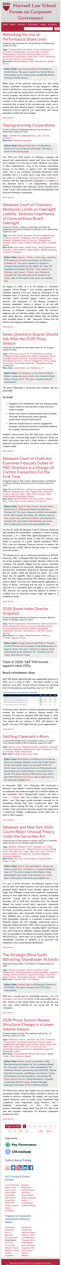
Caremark (43, 747)
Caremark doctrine (11, 238)
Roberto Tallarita (29, 1205)
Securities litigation (40, 854)
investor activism (19, 974)
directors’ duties (10, 242)
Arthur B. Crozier (12, 1248)
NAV (11, 851)
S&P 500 (41, 631)
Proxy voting (50, 361)
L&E (39, 135)
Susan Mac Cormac (17, 501)
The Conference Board (20, 1056)
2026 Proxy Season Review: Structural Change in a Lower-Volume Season (29, 1025)
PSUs (42, 56)
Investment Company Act (14, 849)
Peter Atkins (10, 1227)
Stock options (28, 59)
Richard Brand (11, 1238)
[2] (24, 319)
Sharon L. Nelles (25, 257)
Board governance (24, 972)
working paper (22, 151)
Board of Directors (40, 356)
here (6, 281)
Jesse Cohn (10, 1245)
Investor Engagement (33, 361)
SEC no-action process (36, 1047)
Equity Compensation (43, 49)
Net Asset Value (21, 851)
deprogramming (29, 135)
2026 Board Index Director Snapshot (26, 611)
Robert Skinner (44, 858)
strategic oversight (45, 977)
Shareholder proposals (24, 363)
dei (37, 1039)
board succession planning (33, 626)
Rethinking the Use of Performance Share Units (24, 37)
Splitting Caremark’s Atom (26, 736)
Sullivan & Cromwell (12, 252)
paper (44, 774)
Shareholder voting (44, 363)
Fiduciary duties (40, 242)
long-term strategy (36, 974)
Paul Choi (9, 1243)
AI (28, 354)
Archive (21, 25)
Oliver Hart (9, 1203)
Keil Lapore (41, 1054)
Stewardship (8, 365)
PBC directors (38, 494)
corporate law (14, 135)
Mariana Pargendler (22, 140)
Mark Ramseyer (28, 1190)
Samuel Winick (19, 250)
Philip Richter (27, 1243)
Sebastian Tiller (28, 1248)
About (13, 25)
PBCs (49, 494)
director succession (39, 628)
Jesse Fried (10, 1200)
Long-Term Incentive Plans (29, 54)
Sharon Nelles (33, 250)
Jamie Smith (19, 368)
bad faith (12, 235)
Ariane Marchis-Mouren (24, 1054)
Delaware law (44, 240)
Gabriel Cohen (20, 754)
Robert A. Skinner (41, 866)
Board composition (22, 356)
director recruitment (20, 628)
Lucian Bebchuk (12, 1185)
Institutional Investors (12, 361)
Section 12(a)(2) (10, 854)
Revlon (31, 496)
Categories (32, 25)
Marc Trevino (27, 1250)
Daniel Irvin (15, 518)
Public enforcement (23, 751)
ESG (42, 1039)
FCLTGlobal (33, 979)
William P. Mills (28, 1235)
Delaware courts (25, 847)
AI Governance (36, 354)
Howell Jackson (11, 1205)
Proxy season (32, 1044)
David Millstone (28, 1238)
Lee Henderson (33, 368)
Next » (50, 1131)
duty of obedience (44, 749)
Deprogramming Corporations (29, 125)
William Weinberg (49, 250)
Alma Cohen (10, 1193)
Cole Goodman (30, 858)
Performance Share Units (26, 56)
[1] (57, 301)
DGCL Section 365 (33, 492)
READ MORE (8, 118)
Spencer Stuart (18, 638)
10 (21, 1131)
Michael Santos (37, 499)
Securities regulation (12, 856)
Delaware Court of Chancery (24, 240)
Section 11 (51, 851)
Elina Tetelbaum (28, 1245)
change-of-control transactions (39, 489)
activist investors (34, 970)
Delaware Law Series (42, 521)
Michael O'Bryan (21, 499)
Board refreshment (11, 626)
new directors (29, 631)
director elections (20, 358)
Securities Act (24, 854)
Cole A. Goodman (24, 869)
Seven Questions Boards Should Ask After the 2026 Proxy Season (30, 339)
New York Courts (37, 851)
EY (42, 368)
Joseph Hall (27, 1230)
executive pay (33, 52)
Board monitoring (30, 747)
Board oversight (25, 235)
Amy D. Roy (23, 866)
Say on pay (8, 363)
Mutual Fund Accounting (38, 849)
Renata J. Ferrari (12, 1250)
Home (5, 25)
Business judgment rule (43, 235)
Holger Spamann (29, 1198)
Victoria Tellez (20, 979)
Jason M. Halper (29, 1232)
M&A (29, 494)
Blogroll (52, 25)
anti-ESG (31, 1039)
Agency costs (14, 747)
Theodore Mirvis (28, 1240)
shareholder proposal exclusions (17, 1049)
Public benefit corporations (15, 496)
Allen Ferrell (10, 1198)
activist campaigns (16, 970)
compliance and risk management (35, 238)
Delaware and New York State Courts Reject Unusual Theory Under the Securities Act (28, 832)
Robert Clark (10, 1187)
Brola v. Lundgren (11, 797)
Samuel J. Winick (26, 272)
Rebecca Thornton (46, 643)
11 (27, 1131)
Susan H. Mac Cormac (28, 506)
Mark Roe (26, 1193)
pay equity (20, 1044)
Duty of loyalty (24, 242)
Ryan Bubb (33, 754)
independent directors (12, 631)
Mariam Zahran (32, 518)
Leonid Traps (31, 247)
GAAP (49, 847)
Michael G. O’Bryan (17, 509)
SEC (22, 1047)
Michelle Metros (21, 61)
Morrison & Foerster (37, 501)
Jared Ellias (10, 1195)
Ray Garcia (26, 1227)
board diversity (33, 623)
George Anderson (33, 635)
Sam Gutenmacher (38, 61)
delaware (7, 240)
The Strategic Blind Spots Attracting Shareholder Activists (30, 957)
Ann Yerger (19, 635)
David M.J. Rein (33, 269)
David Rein (19, 247)
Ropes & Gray (9, 861)
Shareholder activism (26, 977)
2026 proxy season (17, 354)
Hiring (43, 25)
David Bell (9, 1230)
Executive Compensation (14, 52)
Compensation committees (20, 49)
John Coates (10, 1190)
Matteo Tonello (24, 1061)
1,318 (40, 1131)
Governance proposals (27, 1042)
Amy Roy (18, 858)
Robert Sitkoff (27, 1195)
